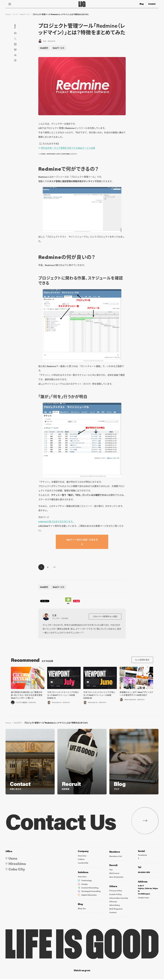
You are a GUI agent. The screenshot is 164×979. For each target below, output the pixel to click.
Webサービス (25, 14)
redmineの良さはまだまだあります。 (56, 521)
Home (8, 14)
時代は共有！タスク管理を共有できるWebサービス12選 (68, 147)
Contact (151, 4)
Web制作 (44, 48)
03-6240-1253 (144, 872)
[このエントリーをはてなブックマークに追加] (15, 44)
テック (15, 14)
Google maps (143, 897)
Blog (142, 4)
